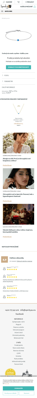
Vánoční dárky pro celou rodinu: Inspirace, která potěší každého (18, 231)
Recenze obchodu (18, 350)
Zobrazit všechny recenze (24, 261)
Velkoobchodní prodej (18, 361)
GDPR (18, 353)
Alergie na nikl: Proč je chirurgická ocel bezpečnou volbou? (17, 160)
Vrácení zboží (19, 332)
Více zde (7, 383)
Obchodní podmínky (18, 335)
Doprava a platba (18, 327)
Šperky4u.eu (6, 18)
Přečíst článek (7, 165)
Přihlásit (30, 2)
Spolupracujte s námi (18, 322)
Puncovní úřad (18, 364)
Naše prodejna (18, 358)
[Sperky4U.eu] (6, 6)
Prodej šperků (18, 345)
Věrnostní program (18, 330)
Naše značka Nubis (18, 348)
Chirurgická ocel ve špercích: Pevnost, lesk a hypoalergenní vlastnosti (18, 195)
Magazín (18, 324)
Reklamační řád (18, 338)
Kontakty (18, 356)
